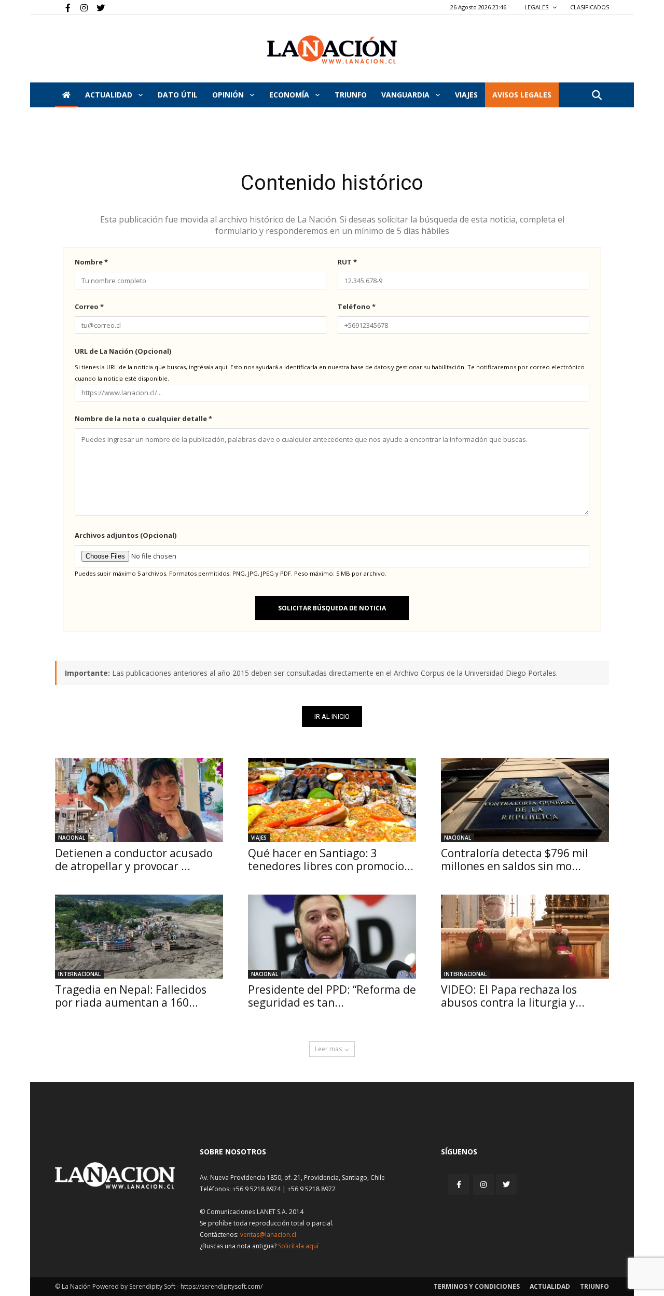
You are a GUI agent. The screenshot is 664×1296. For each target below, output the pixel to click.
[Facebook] (63, 7)
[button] (596, 96)
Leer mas (328, 1048)
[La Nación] (332, 49)
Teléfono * (357, 306)
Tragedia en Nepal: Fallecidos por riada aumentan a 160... (130, 996)
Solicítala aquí (298, 1246)
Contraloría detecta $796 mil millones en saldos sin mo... (514, 859)
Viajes (259, 837)
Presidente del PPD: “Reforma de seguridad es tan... (332, 996)
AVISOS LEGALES (521, 95)
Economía (290, 95)
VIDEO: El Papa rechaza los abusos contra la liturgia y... (513, 996)
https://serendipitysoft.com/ (221, 1286)
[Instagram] (80, 7)
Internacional (79, 974)
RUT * (347, 262)
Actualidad (109, 95)
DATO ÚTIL (178, 95)
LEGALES (537, 7)
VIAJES (466, 95)
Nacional (71, 837)
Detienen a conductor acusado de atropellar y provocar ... (134, 859)
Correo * (89, 306)
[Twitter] (97, 7)
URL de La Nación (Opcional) (123, 351)
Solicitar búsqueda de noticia (332, 608)
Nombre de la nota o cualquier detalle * (143, 418)
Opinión (229, 95)
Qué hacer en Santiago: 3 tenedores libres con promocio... (330, 859)
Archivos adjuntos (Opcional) (125, 535)
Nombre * (91, 262)
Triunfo (351, 95)
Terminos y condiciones (477, 1286)
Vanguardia (406, 95)
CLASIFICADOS (589, 7)
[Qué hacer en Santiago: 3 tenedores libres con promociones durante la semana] (332, 800)
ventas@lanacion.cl (268, 1234)
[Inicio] (66, 94)
